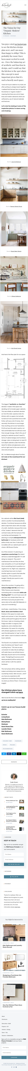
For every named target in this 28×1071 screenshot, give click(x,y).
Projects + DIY (5, 1026)
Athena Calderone (16, 296)
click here (17, 907)
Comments (14, 762)
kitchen (5, 744)
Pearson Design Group (16, 206)
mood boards (18, 741)
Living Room (5, 717)
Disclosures (4, 1019)
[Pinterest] (16, 1067)
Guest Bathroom (7, 733)
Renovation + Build (6, 1023)
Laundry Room (6, 729)
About (3, 1016)
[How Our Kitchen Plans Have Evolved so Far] (14, 992)
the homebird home (7, 748)
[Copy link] (24, 753)
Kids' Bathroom (6, 731)
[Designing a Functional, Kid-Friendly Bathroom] (14, 962)
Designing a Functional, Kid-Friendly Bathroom (12, 976)
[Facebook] (12, 1067)
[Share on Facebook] (9, 753)
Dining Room (5, 721)
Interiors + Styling (6, 1029)
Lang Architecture (16, 162)
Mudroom (4, 724)
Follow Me (15, 876)
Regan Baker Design (16, 251)
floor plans (12, 744)
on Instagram (20, 44)
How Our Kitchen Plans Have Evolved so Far (12, 1006)
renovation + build (7, 741)
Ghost (23, 1063)
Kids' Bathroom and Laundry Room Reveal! (12, 946)
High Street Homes (16, 348)
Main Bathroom (6, 719)
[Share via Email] (19, 753)
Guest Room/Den (7, 726)
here (21, 692)
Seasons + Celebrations (7, 1035)
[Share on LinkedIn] (14, 753)
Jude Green (14, 782)
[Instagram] (14, 1067)
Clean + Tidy (5, 1032)
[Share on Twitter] (3, 753)
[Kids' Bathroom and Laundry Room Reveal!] (14, 932)
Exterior (4, 714)
